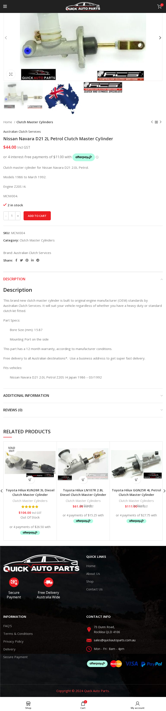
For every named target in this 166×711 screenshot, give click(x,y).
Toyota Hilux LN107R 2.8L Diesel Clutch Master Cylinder (83, 492)
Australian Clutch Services (22, 131)
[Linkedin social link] (32, 260)
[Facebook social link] (16, 260)
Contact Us (94, 589)
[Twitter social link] (21, 260)
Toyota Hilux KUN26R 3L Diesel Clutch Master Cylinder (30, 492)
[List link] (124, 629)
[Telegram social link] (38, 260)
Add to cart (37, 216)
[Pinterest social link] (27, 260)
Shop (90, 581)
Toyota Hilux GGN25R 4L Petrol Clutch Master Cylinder (136, 492)
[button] (83, 480)
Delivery (9, 649)
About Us (93, 573)
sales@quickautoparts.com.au (115, 640)
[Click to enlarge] (10, 74)
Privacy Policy (13, 641)
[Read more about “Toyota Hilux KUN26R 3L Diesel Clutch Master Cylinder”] (30, 480)
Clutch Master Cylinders (34, 122)
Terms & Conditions (18, 633)
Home (8, 122)
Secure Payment (15, 657)
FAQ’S (7, 626)
